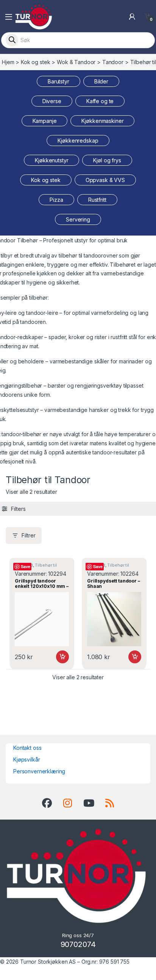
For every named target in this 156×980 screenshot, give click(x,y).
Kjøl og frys (107, 160)
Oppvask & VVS (105, 180)
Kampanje (45, 121)
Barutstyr (58, 81)
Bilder (101, 81)
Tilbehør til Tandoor (36, 567)
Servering (78, 219)
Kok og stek (35, 62)
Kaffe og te (100, 101)
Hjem (8, 62)
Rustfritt (97, 199)
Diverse (51, 101)
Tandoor (112, 62)
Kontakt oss (27, 747)
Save (25, 566)
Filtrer (29, 535)
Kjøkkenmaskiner (102, 121)
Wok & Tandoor (76, 62)
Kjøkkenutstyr (51, 160)
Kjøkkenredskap (78, 140)
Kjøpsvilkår (26, 759)
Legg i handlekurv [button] (55, 656)
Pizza (56, 199)
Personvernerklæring (39, 771)
